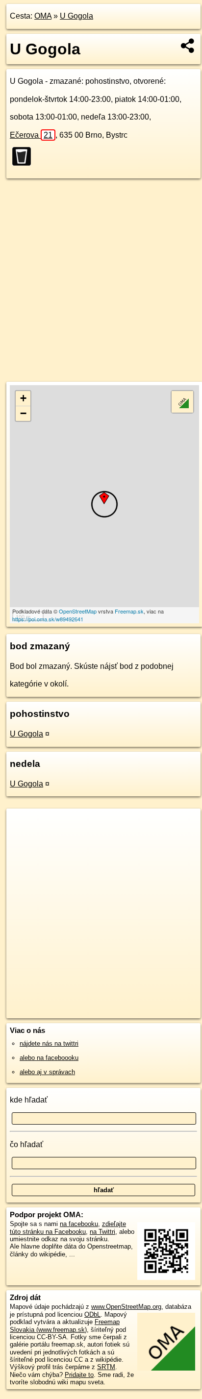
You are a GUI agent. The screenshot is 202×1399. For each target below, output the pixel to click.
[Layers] (182, 402)
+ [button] (23, 398)
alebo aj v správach (47, 1072)
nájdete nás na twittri (49, 1043)
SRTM (106, 1367)
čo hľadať (26, 1144)
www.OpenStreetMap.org (126, 1306)
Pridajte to (79, 1374)
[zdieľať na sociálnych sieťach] (188, 45)
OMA (42, 16)
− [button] (23, 413)
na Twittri (102, 1231)
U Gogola (76, 16)
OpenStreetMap (78, 611)
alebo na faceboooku (49, 1057)
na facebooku (79, 1223)
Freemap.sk (129, 611)
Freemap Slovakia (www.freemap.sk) (65, 1325)
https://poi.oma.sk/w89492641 (47, 619)
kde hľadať (29, 1100)
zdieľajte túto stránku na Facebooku (68, 1227)
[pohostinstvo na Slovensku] (24, 156)
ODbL (92, 1314)
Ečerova (31, 135)
